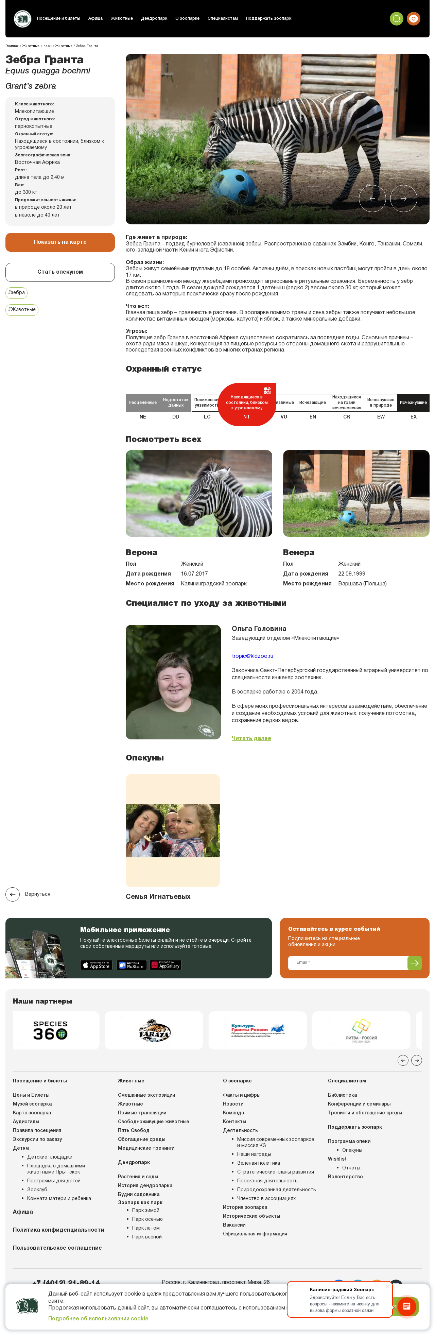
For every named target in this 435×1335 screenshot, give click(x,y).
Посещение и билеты (58, 18)
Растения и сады (138, 1177)
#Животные (22, 310)
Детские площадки (49, 1157)
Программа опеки (349, 1142)
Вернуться (37, 894)
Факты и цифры (241, 1095)
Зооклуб (37, 1190)
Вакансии (234, 1225)
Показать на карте (60, 242)
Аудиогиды (26, 1122)
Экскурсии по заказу (37, 1139)
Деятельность (240, 1131)
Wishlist (337, 1159)
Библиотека (342, 1095)
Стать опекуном (60, 272)
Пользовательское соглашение (57, 1248)
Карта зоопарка (32, 1113)
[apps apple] (97, 965)
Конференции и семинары (359, 1104)
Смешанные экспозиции (146, 1095)
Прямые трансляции (142, 1113)
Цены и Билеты (31, 1095)
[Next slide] (403, 198)
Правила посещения (37, 1131)
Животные (122, 18)
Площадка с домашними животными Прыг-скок (56, 1169)
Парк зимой (145, 1211)
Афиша (95, 18)
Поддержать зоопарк (268, 18)
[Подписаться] (414, 963)
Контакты (234, 1122)
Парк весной (147, 1237)
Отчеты (351, 1168)
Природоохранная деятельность (276, 1190)
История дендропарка (145, 1186)
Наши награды (254, 1154)
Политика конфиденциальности (58, 1230)
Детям (21, 1148)
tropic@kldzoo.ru (252, 656)
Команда (233, 1113)
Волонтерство (345, 1177)
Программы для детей (54, 1181)
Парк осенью (147, 1219)
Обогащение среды (141, 1139)
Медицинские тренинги (146, 1148)
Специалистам (223, 18)
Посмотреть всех (163, 439)
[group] (62, 1030)
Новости (233, 1104)
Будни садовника (138, 1195)
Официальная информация (255, 1234)
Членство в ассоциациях (266, 1199)
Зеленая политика (258, 1163)
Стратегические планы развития (275, 1172)
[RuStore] (132, 965)
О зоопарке (187, 18)
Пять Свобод (134, 1131)
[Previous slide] (372, 198)
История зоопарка (245, 1207)
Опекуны (352, 1150)
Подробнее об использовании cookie (98, 1319)
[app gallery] (166, 965)
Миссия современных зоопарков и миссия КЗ (275, 1142)
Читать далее (251, 738)
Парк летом (146, 1228)
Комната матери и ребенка (59, 1199)
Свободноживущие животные (153, 1122)
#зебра (16, 293)
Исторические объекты (251, 1216)
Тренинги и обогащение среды (365, 1113)
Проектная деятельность (267, 1181)
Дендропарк (154, 18)
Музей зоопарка (32, 1104)
